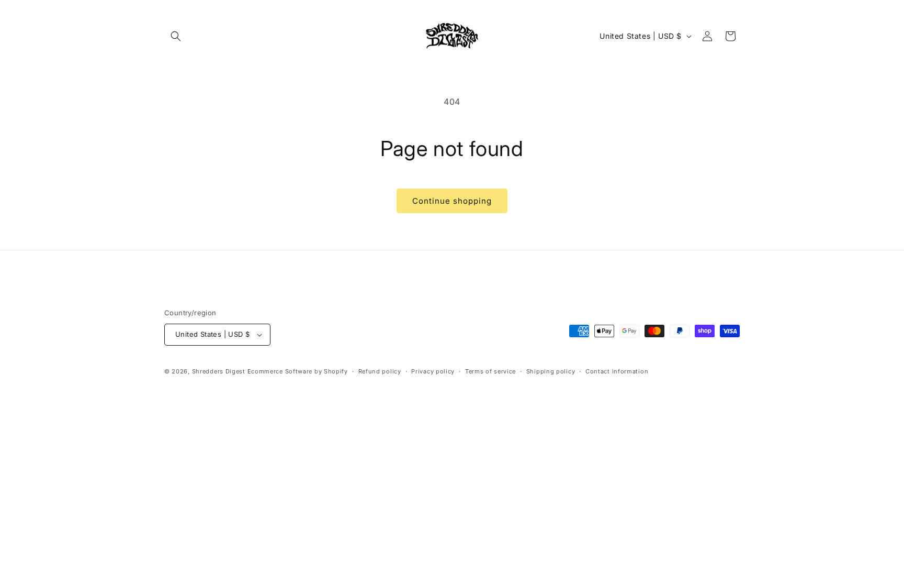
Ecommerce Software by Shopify (297, 371)
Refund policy (379, 371)
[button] (175, 36)
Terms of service (490, 371)
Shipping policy (550, 371)
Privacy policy (433, 371)
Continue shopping (452, 201)
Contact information (616, 371)
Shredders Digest (219, 371)
